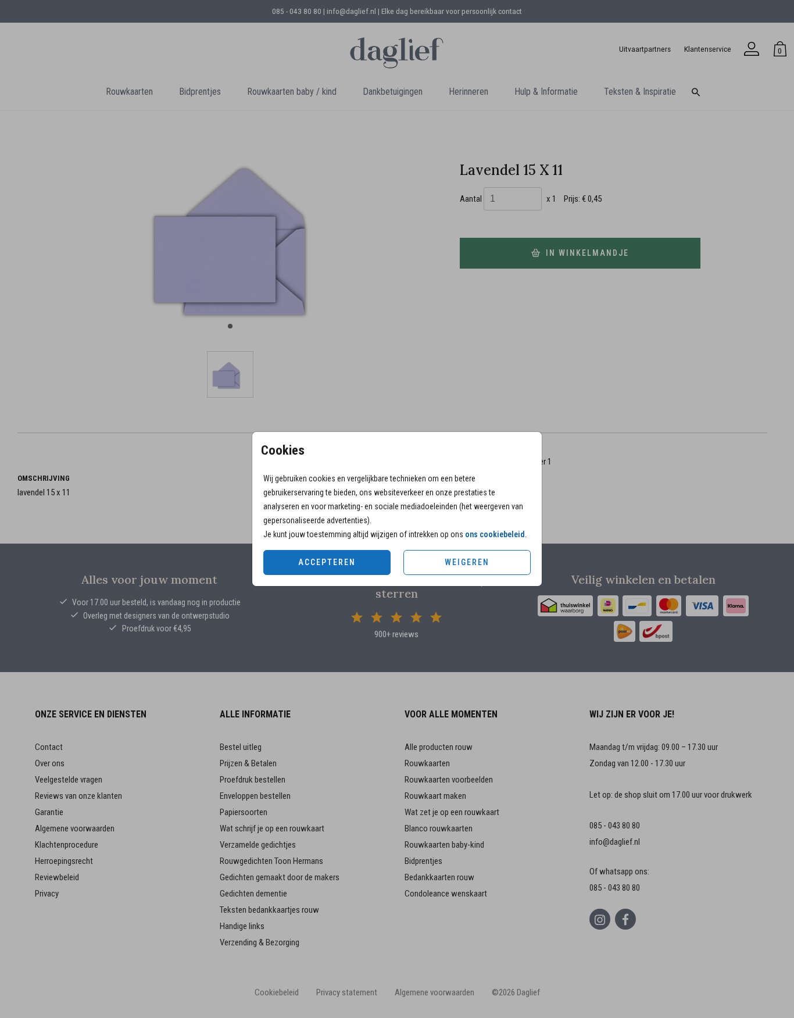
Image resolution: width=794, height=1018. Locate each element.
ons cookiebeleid (495, 534)
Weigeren (467, 562)
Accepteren (327, 562)
